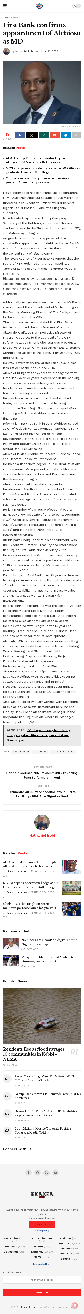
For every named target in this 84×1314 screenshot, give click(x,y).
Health (38, 1246)
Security (66, 1253)
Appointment (21, 751)
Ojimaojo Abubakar (17, 871)
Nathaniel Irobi (24, 51)
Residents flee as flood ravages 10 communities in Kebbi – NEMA (33, 1054)
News (16, 17)
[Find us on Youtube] (55, 1172)
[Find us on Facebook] (28, 1172)
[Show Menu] (5, 6)
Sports (65, 1258)
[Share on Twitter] (32, 135)
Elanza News (27, 1307)
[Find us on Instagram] (37, 1172)
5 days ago (30, 949)
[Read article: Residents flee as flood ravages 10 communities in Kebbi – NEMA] (42, 1016)
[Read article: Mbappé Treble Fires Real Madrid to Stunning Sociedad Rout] (11, 960)
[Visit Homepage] (39, 6)
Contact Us (42, 1224)
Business (10, 1246)
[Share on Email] (55, 135)
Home (6, 17)
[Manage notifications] (75, 1305)
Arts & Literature (14, 1238)
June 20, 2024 (49, 51)
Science (66, 1248)
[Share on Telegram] (66, 135)
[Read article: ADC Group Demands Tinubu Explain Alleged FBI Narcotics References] (71, 867)
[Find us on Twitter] (46, 1173)
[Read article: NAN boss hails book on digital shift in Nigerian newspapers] (11, 943)
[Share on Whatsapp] (44, 135)
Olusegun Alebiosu (62, 751)
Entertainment (42, 1238)
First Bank (40, 751)
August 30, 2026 (43, 871)
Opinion (65, 1238)
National (37, 1251)
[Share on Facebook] (20, 135)
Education (11, 1251)
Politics (64, 1243)
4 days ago (30, 966)
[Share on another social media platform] (76, 135)
